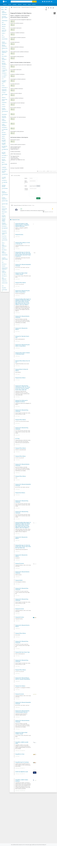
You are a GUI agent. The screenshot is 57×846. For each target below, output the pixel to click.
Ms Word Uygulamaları (4, 198)
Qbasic (3, 247)
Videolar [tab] (6, 7)
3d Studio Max (5, 14)
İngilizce (3, 138)
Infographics (4, 134)
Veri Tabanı (4, 274)
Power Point (4, 236)
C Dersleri (4, 68)
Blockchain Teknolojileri (4, 64)
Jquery (3, 162)
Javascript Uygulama (4, 160)
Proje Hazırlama (4, 240)
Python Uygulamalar (4, 245)
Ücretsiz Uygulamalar (4, 271)
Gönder (38, 198)
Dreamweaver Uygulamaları (4, 90)
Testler (9, 4)
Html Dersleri (4, 127)
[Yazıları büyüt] (49, 8)
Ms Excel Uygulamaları (4, 192)
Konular (5, 4)
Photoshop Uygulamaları (4, 223)
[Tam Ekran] (46, 8)
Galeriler (14, 4)
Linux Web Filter (4, 183)
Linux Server (4, 180)
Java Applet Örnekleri (4, 140)
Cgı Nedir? (4, 76)
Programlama (4, 238)
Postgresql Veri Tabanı (4, 233)
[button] (52, 2)
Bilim (3, 54)
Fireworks (4, 106)
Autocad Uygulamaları (4, 42)
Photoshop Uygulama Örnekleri (4, 220)
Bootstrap (4, 66)
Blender (3, 61)
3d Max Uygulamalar (4, 12)
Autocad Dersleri (5, 39)
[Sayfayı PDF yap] (50, 2)
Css (3, 78)
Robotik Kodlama (5, 255)
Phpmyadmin (4, 231)
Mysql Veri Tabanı (5, 204)
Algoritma (4, 26)
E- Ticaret (4, 92)
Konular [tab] (2, 7)
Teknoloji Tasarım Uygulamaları (5, 268)
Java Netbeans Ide (5, 150)
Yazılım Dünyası (4, 290)
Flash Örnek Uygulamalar (4, 117)
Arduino (3, 33)
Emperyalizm (4, 102)
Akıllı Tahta (4, 24)
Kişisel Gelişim (4, 169)
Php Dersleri (4, 226)
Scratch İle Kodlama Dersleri (5, 259)
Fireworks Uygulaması (4, 109)
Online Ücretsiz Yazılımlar (4, 209)
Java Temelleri (5, 155)
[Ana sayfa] (11, 7)
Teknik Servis (4, 264)
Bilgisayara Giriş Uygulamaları (4, 52)
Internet (3, 136)
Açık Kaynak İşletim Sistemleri (4, 17)
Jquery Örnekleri (4, 165)
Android (3, 28)
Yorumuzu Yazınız (26, 189)
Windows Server (4, 283)
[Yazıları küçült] (51, 8)
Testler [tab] (6, 9)
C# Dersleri (4, 73)
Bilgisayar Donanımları (4, 46)
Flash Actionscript (5, 112)
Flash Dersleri (4, 114)
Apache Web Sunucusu (4, 31)
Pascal (3, 213)
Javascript (4, 157)
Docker (3, 85)
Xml (3, 285)
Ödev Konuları (4, 211)
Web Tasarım (4, 275)
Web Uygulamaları (4, 278)
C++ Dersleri (4, 75)
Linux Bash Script (5, 175)
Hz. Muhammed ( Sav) (5, 130)
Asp (3, 35)
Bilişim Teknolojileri (4, 59)
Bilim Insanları (4, 56)
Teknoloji (3, 266)
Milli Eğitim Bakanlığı (4, 186)
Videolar (19, 4)
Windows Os (4, 280)
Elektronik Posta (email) (4, 100)
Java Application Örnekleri (4, 147)
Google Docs (4, 122)
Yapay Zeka (4, 287)
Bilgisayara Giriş (4, 49)
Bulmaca (34, 4)
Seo (3, 262)
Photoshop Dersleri (4, 216)
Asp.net (3, 37)
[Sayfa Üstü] (44, 2)
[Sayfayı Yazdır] (48, 2)
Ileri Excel (4, 132)
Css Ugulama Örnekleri (4, 81)
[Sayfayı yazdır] (53, 8)
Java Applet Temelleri (4, 144)
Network (4, 206)
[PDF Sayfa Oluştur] (46, 10)
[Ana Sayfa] (43, 2)
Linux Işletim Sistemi (4, 178)
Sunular (24, 4)
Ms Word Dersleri (5, 195)
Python (3, 243)
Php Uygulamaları (5, 228)
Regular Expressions (4, 252)
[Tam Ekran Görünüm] (46, 2)
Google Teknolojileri (4, 125)
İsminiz (26, 178)
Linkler (29, 4)
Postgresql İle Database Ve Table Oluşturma (28, 7)
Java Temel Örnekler (4, 153)
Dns (3, 83)
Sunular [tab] (2, 9)
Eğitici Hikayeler (4, 95)
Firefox (3, 104)
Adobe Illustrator (5, 20)
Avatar (26, 185)
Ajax (3, 22)
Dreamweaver (5, 87)
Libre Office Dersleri (4, 172)
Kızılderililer (4, 167)
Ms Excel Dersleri (5, 189)
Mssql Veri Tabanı (5, 201)
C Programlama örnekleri (4, 70)
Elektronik (4, 97)
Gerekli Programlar (4, 120)
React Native (4, 249)
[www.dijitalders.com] (4, 1)
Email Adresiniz (26, 182)
